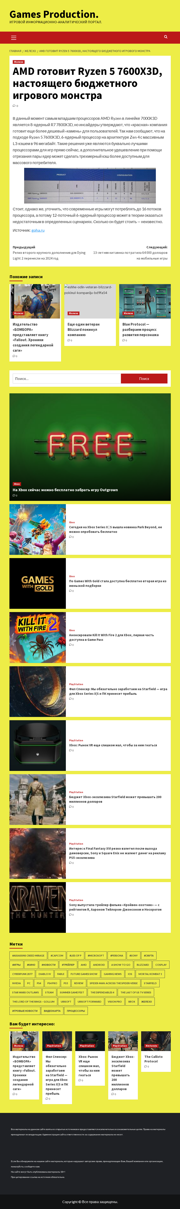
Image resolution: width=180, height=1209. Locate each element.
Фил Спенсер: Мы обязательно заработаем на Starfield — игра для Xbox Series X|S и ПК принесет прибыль (57, 1075)
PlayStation (76, 684)
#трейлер (68, 964)
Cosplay (161, 964)
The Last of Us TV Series (136, 992)
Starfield (150, 983)
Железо (18, 61)
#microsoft (96, 955)
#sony (134, 955)
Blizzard (143, 964)
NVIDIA (16, 983)
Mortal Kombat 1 (150, 974)
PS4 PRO (52, 983)
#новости (49, 964)
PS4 (39, 983)
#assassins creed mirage (28, 955)
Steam (49, 992)
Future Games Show (84, 974)
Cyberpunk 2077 (22, 974)
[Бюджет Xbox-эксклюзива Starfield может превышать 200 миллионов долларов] (37, 799)
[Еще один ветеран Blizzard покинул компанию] (90, 301)
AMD (84, 964)
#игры (16, 964)
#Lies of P (75, 955)
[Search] (166, 37)
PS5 (66, 983)
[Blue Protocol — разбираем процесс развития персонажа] (145, 301)
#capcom (57, 955)
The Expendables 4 (102, 992)
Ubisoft (66, 1001)
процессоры (76, 1010)
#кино (31, 964)
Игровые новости (25, 1010)
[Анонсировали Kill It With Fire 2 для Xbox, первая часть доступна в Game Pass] (37, 637)
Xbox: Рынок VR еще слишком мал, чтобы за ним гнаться (113, 745)
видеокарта (52, 1010)
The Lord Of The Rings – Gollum (33, 1001)
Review (78, 983)
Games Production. (54, 14)
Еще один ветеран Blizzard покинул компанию (84, 329)
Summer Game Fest (72, 992)
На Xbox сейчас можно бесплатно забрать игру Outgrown (65, 489)
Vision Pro (115, 1001)
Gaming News (113, 974)
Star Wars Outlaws (25, 992)
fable (60, 974)
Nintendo (151, 1045)
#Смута (149, 955)
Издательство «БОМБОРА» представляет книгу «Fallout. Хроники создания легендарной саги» (33, 337)
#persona (116, 955)
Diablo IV (45, 974)
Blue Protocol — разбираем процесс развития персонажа (140, 329)
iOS (130, 974)
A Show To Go (120, 964)
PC (29, 983)
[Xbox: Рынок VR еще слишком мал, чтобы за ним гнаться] (37, 745)
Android (99, 964)
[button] (13, 37)
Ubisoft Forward (89, 1001)
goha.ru (38, 230)
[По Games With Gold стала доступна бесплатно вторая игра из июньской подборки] (37, 583)
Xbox (17, 483)
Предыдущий (49, 252)
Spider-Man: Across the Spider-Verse (114, 983)
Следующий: (130, 252)
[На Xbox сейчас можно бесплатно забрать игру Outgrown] (90, 447)
